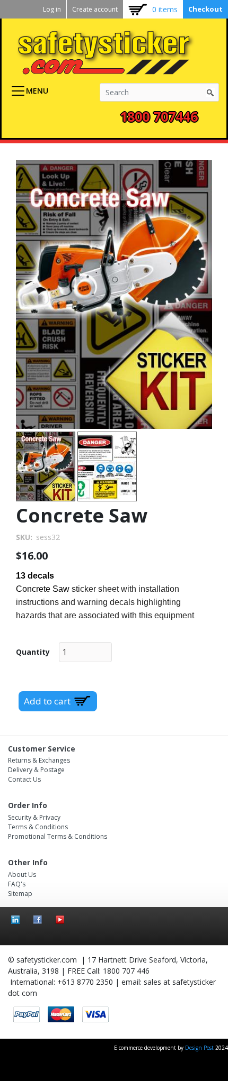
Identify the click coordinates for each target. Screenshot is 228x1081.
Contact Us (24, 779)
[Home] (109, 52)
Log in (52, 9)
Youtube (60, 919)
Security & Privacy (34, 817)
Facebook (37, 919)
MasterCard (61, 1014)
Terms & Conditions (38, 826)
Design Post (200, 1047)
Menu (37, 91)
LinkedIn (15, 919)
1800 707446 (159, 116)
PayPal (26, 1014)
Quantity (33, 652)
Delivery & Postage (36, 769)
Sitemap (20, 893)
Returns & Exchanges (39, 760)
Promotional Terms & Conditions (57, 836)
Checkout (205, 9)
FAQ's (16, 884)
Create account (95, 9)
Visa (95, 1014)
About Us (22, 874)
